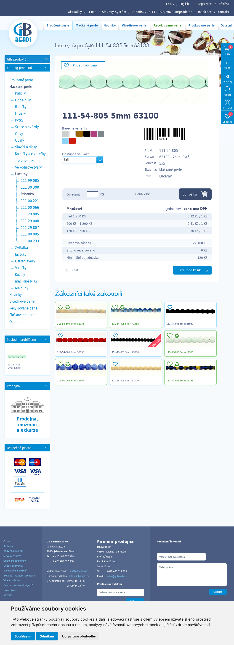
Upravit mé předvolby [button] (79, 636)
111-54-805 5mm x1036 (70, 323)
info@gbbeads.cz (78, 571)
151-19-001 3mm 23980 (125, 352)
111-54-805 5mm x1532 (125, 323)
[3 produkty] (93, 134)
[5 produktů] (86, 134)
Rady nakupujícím (13, 551)
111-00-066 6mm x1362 (70, 380)
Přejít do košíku (191, 270)
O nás (6, 541)
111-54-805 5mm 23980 (179, 323)
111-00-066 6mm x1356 (179, 352)
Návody (7, 595)
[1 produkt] (65, 134)
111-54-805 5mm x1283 (179, 380)
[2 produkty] (79, 134)
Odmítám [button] (47, 636)
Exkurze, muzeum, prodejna (19, 575)
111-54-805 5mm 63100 (14, 366)
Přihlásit (224, 4)
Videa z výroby (11, 580)
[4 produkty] (72, 134)
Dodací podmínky (13, 566)
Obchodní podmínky (14, 561)
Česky (170, 4)
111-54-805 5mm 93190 (70, 352)
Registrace (205, 4)
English (184, 4)
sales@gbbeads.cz (79, 576)
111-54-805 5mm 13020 (125, 380)
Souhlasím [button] (23, 636)
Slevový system (12, 556)
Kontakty (8, 546)
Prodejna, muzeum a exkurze (27, 424)
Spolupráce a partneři (15, 570)
